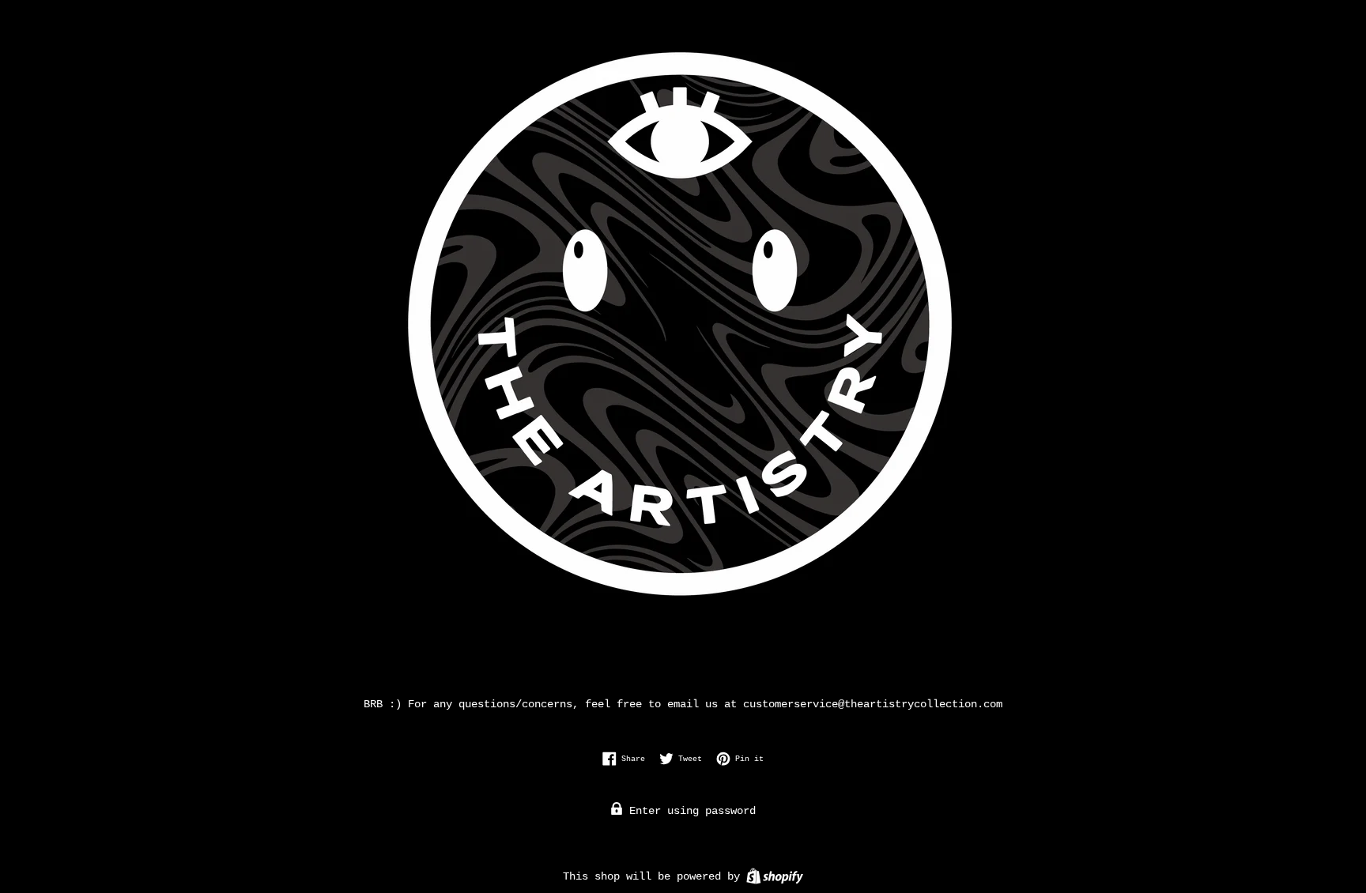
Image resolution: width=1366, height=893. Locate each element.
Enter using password (689, 810)
